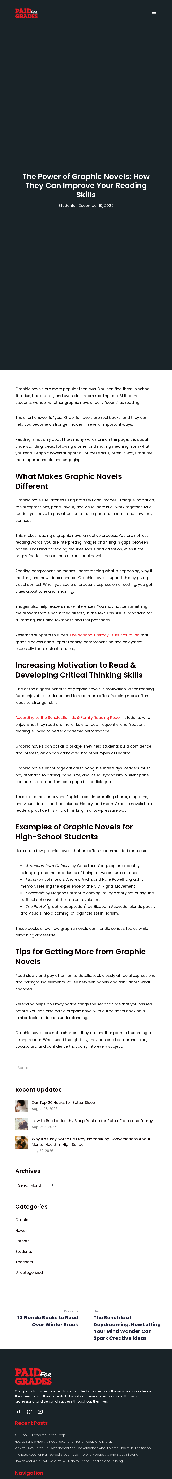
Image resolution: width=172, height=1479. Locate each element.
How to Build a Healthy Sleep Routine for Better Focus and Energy (92, 1120)
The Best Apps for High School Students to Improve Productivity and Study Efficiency (77, 1454)
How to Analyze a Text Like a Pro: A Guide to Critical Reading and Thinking (69, 1461)
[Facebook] (18, 1411)
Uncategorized (29, 1272)
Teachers (24, 1262)
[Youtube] (40, 1411)
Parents (22, 1240)
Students (67, 205)
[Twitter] (29, 1411)
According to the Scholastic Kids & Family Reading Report (69, 717)
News (20, 1230)
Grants (21, 1219)
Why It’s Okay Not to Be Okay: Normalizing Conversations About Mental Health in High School (91, 1141)
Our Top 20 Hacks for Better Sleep (63, 1102)
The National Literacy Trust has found (104, 635)
